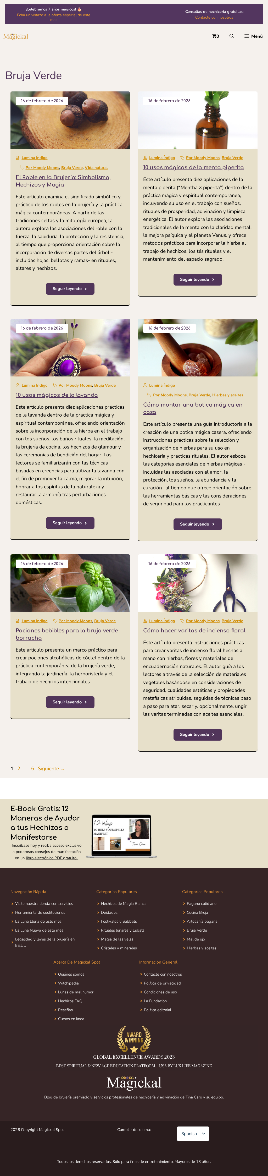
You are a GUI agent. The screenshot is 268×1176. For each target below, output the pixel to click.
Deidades (109, 912)
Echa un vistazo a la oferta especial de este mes (53, 17)
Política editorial (157, 1010)
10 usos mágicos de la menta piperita (193, 168)
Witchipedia (68, 983)
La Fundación (155, 1001)
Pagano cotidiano (201, 903)
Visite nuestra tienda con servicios (44, 903)
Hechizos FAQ (70, 1001)
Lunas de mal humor (75, 992)
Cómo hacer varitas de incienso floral (194, 631)
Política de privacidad (162, 983)
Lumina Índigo (35, 157)
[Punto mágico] (16, 36)
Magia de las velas (117, 939)
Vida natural (96, 167)
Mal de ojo (196, 939)
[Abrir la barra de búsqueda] (231, 36)
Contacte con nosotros (214, 17)
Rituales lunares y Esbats (122, 930)
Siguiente (51, 768)
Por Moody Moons (42, 167)
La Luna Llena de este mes (38, 921)
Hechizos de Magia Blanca (124, 903)
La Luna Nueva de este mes (39, 930)
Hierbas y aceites (227, 395)
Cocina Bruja (197, 912)
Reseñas (65, 1010)
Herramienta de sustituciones (40, 912)
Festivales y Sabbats (119, 921)
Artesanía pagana (202, 921)
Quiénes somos (71, 974)
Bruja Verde (72, 167)
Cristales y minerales (119, 948)
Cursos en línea (71, 1018)
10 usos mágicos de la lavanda (57, 395)
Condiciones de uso (160, 992)
